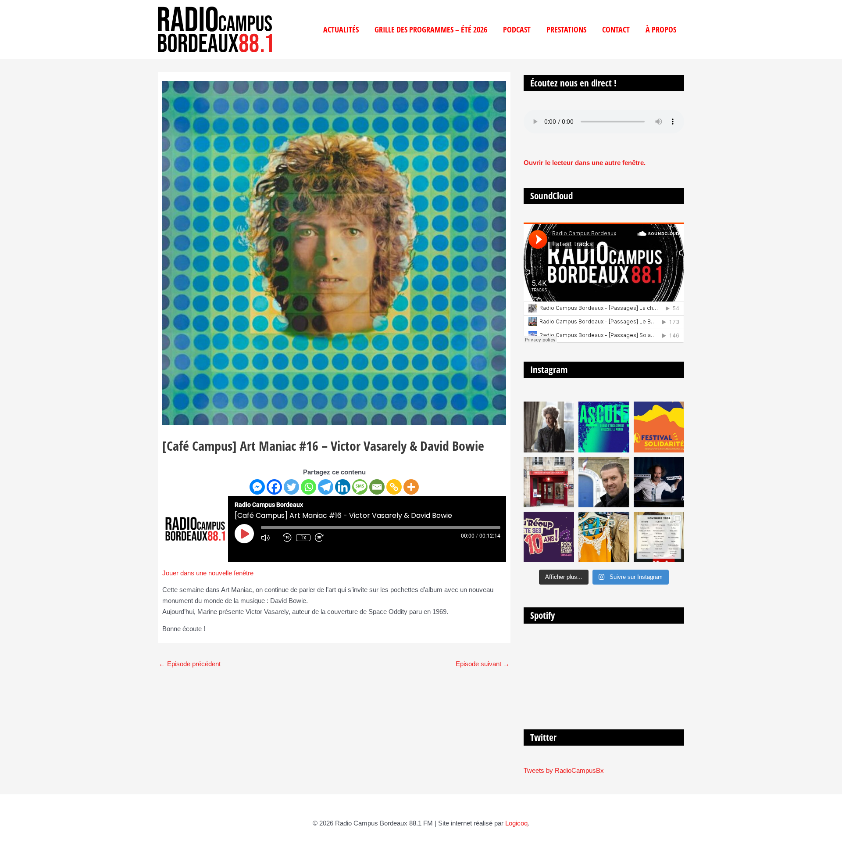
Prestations (566, 29)
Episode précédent (190, 664)
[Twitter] (291, 487)
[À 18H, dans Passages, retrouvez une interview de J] (549, 427)
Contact (616, 29)
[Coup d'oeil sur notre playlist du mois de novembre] (659, 537)
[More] (411, 487)
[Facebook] (274, 487)
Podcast (517, 29)
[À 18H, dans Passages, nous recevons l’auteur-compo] (659, 482)
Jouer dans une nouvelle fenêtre (207, 573)
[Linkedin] (342, 487)
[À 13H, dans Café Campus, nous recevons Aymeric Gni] (549, 482)
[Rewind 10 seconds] (287, 537)
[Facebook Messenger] (257, 487)
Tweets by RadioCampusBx (564, 770)
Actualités (341, 29)
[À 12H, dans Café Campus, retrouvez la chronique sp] (603, 482)
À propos (661, 29)
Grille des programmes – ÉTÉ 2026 (431, 29)
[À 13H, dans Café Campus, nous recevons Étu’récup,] (549, 537)
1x (303, 538)
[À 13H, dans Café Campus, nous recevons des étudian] (603, 537)
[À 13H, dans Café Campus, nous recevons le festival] (603, 427)
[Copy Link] (394, 487)
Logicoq (516, 823)
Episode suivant (483, 664)
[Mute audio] (269, 537)
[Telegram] (325, 487)
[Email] (377, 487)
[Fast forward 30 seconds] (323, 537)
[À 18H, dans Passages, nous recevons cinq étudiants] (659, 427)
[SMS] (359, 487)
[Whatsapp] (308, 487)
